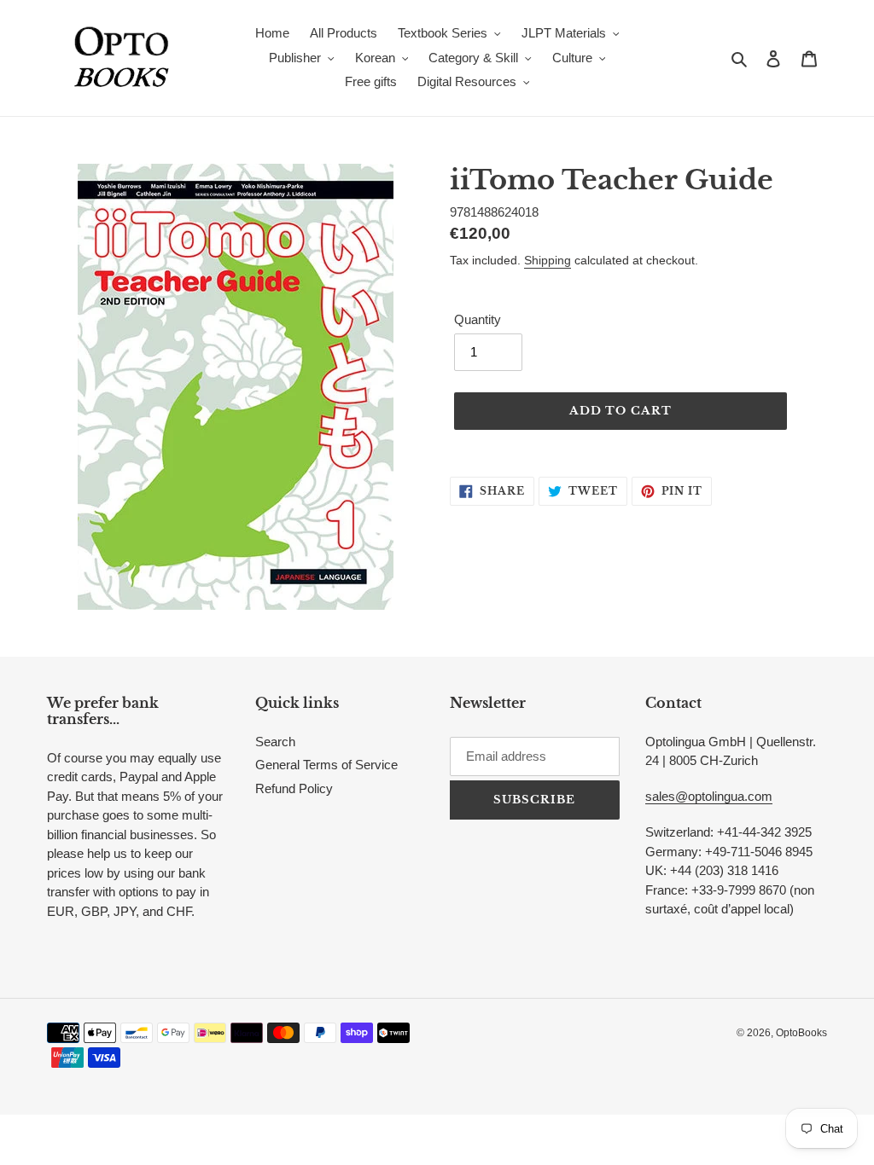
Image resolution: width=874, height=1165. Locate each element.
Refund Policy (294, 788)
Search (275, 741)
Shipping (547, 260)
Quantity (477, 319)
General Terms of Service (326, 764)
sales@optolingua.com (708, 796)
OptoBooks (801, 1033)
